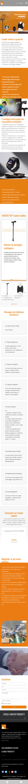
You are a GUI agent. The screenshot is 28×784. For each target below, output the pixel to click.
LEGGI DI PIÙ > (5, 740)
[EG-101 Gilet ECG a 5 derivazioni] (20, 289)
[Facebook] (3, 772)
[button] (15, 645)
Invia (14, 707)
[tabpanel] (14, 250)
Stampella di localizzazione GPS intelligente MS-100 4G (7, 297)
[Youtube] (12, 772)
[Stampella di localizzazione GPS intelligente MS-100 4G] (8, 289)
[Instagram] (15, 772)
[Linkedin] (6, 772)
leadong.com (17, 778)
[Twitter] (9, 772)
